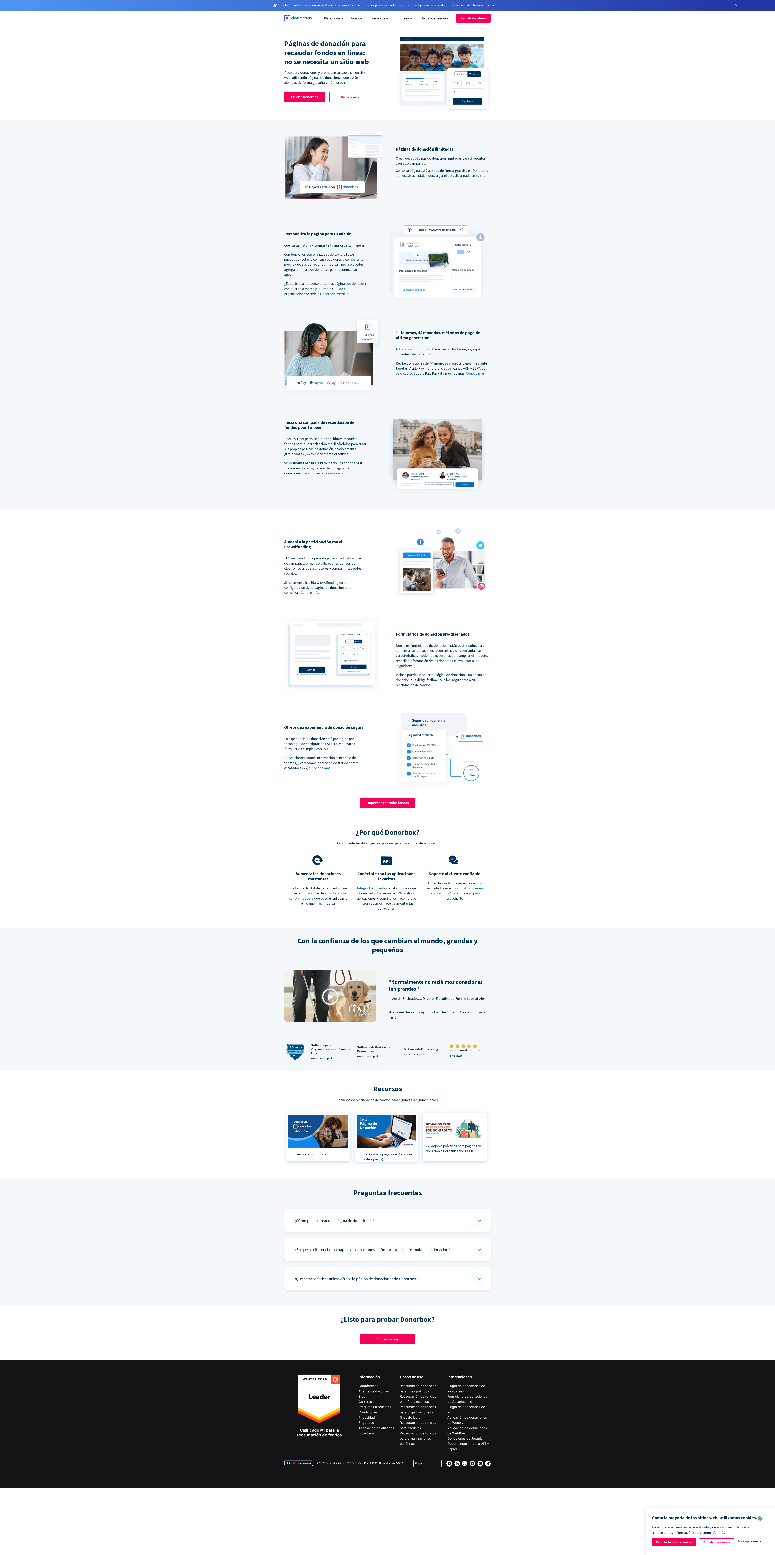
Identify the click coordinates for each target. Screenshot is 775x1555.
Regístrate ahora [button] (473, 18)
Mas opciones (748, 1541)
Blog (362, 1396)
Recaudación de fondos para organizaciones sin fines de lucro (418, 1412)
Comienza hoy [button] (388, 1339)
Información (369, 1377)
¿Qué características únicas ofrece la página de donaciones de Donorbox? (356, 1278)
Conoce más (475, 373)
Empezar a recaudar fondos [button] (387, 802)
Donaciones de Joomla (465, 1438)
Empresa (402, 18)
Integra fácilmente (371, 888)
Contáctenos (368, 1386)
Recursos (378, 18)
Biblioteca (366, 1433)
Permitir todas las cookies (674, 1542)
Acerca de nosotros (374, 1391)
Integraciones (459, 1377)
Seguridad (366, 1423)
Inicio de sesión (434, 18)
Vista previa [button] (350, 97)
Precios (356, 18)
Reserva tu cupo (483, 5)
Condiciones (368, 1412)
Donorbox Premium (335, 293)
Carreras (365, 1402)
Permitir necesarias (716, 1542)
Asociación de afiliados (376, 1428)
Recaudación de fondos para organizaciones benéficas (418, 1438)
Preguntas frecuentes (375, 1407)
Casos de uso (411, 1377)
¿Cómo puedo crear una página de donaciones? (334, 1220)
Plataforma (332, 18)
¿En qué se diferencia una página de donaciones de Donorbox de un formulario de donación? (372, 1249)
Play (330, 996)
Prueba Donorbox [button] (304, 97)
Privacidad (367, 1417)
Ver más (719, 1532)
